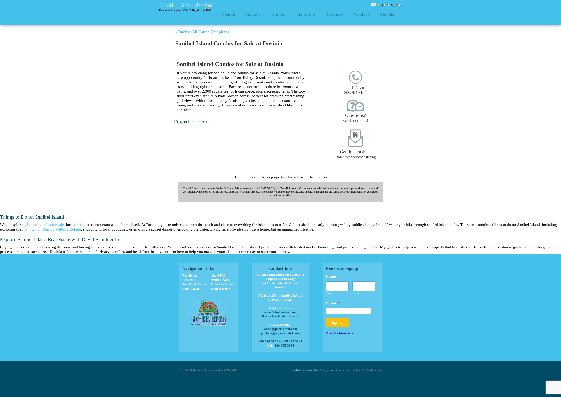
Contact (361, 14)
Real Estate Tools (194, 284)
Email (373, 4)
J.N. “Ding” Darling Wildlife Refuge (51, 229)
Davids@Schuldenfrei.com (280, 316)
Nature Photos (220, 280)
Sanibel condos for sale (45, 224)
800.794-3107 (355, 90)
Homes (278, 14)
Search (228, 14)
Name (331, 276)
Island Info (305, 14)
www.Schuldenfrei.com (280, 312)
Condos (253, 14)
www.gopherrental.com (280, 329)
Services (335, 14)
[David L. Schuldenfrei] (185, 7)
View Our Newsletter (339, 333)
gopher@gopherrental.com (280, 333)
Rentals (387, 14)
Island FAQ (218, 275)
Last (356, 293)
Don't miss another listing (355, 154)
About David (190, 288)
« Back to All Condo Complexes (202, 32)
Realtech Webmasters (369, 370)
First (329, 293)
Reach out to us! (355, 118)
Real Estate (189, 275)
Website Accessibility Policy (309, 370)
